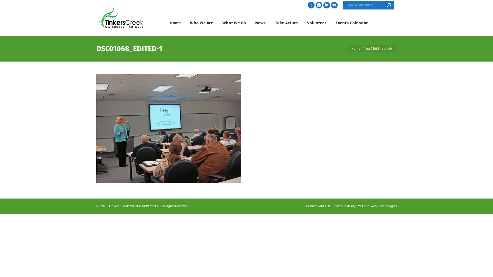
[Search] (389, 5)
